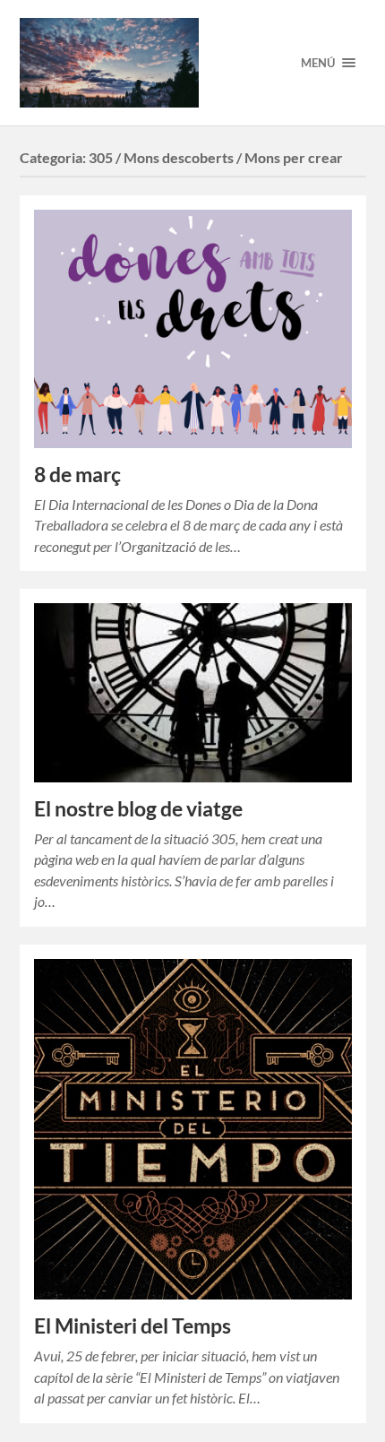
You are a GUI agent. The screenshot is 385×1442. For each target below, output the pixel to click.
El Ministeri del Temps (132, 1326)
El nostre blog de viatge (138, 809)
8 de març (77, 474)
